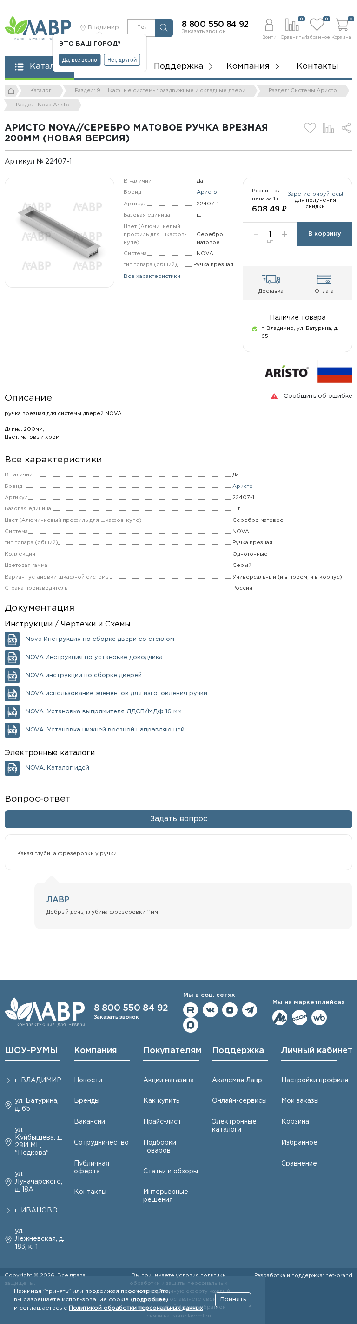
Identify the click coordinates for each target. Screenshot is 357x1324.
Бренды (86, 1101)
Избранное (299, 1143)
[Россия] (334, 371)
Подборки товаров (159, 1146)
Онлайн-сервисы (239, 1101)
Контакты (317, 66)
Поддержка (238, 1050)
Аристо (207, 192)
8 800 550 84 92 (215, 24)
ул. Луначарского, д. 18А (38, 1181)
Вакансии (89, 1122)
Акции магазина (168, 1080)
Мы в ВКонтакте (210, 1010)
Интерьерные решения (165, 1196)
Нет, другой (122, 59)
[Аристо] (287, 371)
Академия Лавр (237, 1080)
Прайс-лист (162, 1122)
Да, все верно (79, 59)
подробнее (149, 1299)
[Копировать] (78, 161)
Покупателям (172, 1050)
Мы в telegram (250, 1010)
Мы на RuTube (190, 1010)
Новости (88, 1080)
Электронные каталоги (234, 1126)
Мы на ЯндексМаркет (280, 1017)
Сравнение (299, 1163)
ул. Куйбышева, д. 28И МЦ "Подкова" (38, 1141)
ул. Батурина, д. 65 (37, 1105)
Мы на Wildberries (319, 1017)
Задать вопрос (178, 819)
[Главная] (12, 91)
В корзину (324, 234)
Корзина (295, 1122)
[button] (269, 27)
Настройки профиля (314, 1080)
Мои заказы (300, 1101)
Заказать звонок (204, 31)
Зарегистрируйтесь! (315, 194)
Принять (233, 1299)
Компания (95, 1050)
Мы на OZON (299, 1017)
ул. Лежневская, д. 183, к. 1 (39, 1239)
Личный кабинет (316, 1050)
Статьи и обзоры (170, 1171)
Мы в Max (190, 1025)
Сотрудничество (101, 1143)
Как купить (161, 1101)
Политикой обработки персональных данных (136, 1308)
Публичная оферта (91, 1167)
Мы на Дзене (230, 1010)
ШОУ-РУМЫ (31, 1050)
